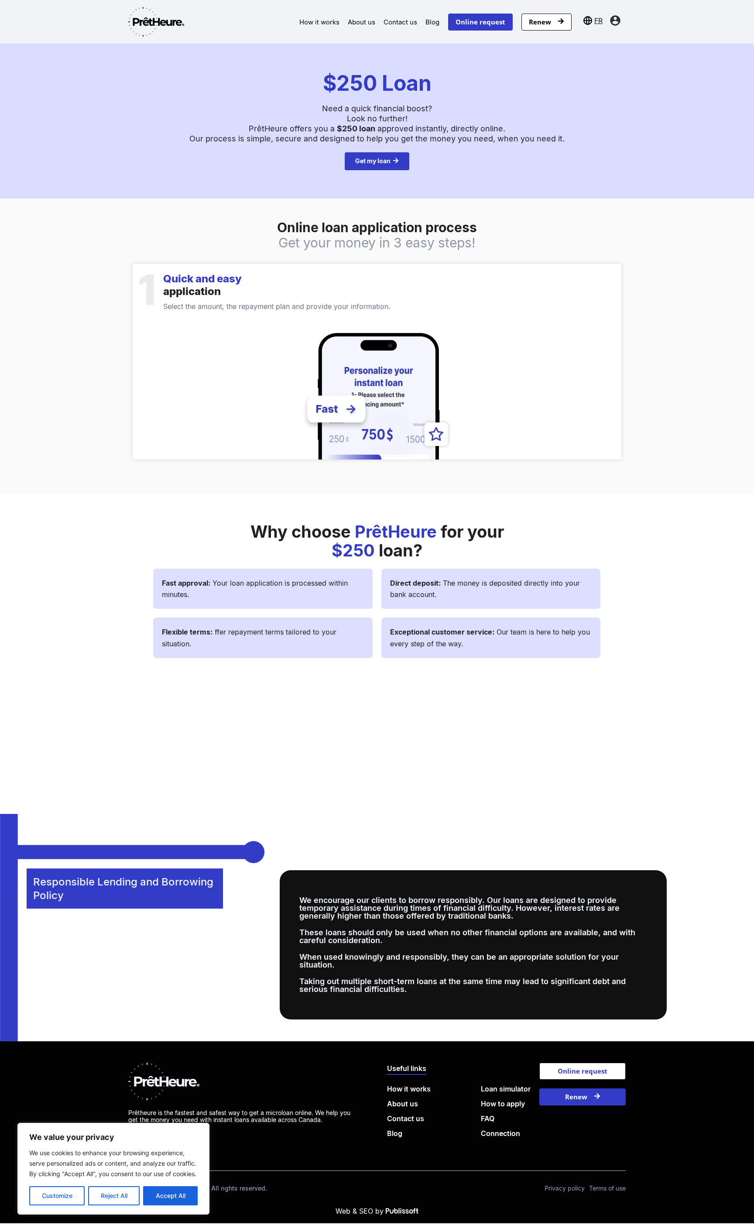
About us (361, 22)
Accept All (170, 1195)
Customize (57, 1195)
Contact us (400, 22)
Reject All (114, 1195)
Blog (432, 22)
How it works (319, 22)
